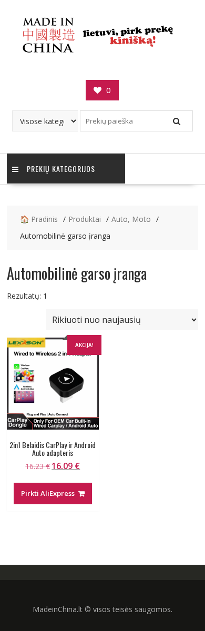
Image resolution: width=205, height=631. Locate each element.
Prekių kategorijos (61, 168)
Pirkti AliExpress (48, 493)
